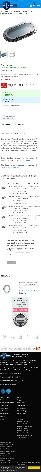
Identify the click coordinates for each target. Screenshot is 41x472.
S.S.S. (2, 419)
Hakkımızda (3, 400)
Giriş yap (19, 400)
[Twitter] (8, 391)
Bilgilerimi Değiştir (22, 411)
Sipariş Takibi (4, 405)
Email (9, 255)
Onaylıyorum (34, 467)
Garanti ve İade (4, 397)
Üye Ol (19, 397)
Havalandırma (6, 14)
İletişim (2, 416)
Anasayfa (4, 12)
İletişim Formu (21, 414)
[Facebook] (2, 391)
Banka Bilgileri (4, 414)
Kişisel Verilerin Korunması (7, 402)
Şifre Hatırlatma (21, 405)
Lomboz (20, 14)
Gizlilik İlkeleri (4, 408)
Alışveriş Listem (21, 408)
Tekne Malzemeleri (20, 12)
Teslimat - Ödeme (5, 411)
